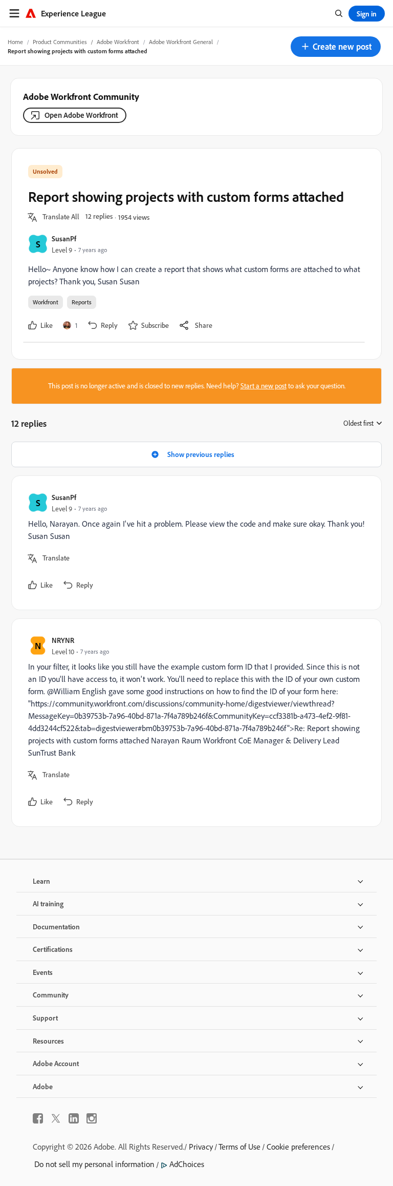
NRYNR (63, 640)
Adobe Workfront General (181, 42)
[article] (194, 542)
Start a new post (264, 385)
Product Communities (60, 42)
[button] (336, 46)
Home (15, 42)
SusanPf (64, 238)
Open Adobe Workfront (81, 115)
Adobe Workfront (118, 42)
